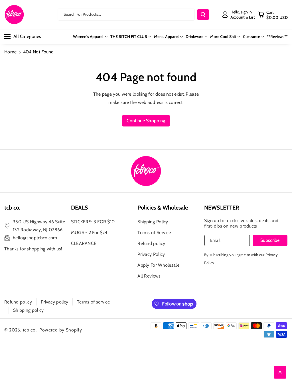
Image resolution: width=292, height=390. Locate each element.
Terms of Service (154, 232)
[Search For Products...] (203, 14)
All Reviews (149, 276)
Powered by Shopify (60, 330)
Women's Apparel (88, 36)
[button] (273, 14)
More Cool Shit (223, 36)
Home (10, 52)
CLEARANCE (84, 243)
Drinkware (194, 36)
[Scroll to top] (280, 372)
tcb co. (30, 330)
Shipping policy (28, 310)
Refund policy (151, 243)
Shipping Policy (152, 221)
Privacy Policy (151, 254)
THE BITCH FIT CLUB (128, 36)
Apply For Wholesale (158, 265)
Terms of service (93, 302)
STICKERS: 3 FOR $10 (93, 221)
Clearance (251, 36)
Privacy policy (54, 302)
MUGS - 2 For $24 (89, 232)
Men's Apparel (166, 36)
